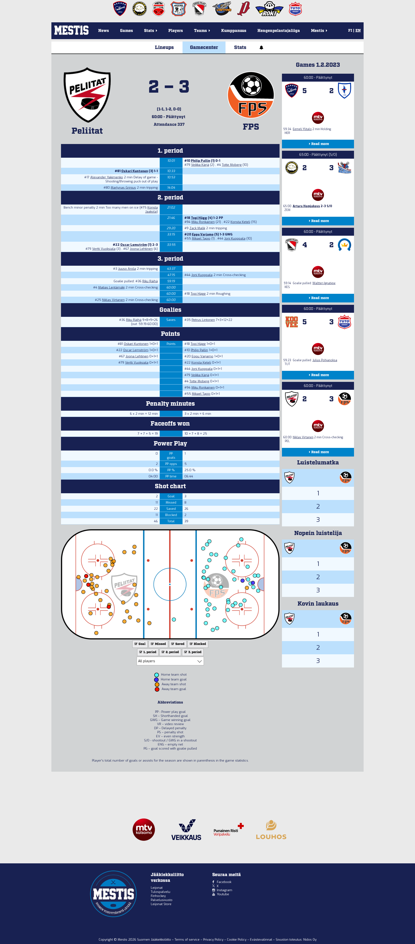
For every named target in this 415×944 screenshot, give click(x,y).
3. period (194, 652)
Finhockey (158, 896)
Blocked (199, 644)
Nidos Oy (310, 940)
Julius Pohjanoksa (324, 360)
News (103, 30)
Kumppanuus (233, 30)
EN (358, 30)
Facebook (224, 882)
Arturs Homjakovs (306, 206)
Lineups (164, 47)
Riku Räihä (150, 281)
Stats (240, 47)
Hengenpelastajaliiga (278, 30)
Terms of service (188, 940)
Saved (179, 644)
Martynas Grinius (123, 188)
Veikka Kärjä (200, 165)
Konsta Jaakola (151, 209)
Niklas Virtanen (113, 300)
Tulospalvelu (160, 892)
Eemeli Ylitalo (302, 129)
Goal (142, 644)
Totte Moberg (232, 165)
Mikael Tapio (201, 238)
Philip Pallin (200, 161)
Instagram (224, 890)
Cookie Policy (237, 940)
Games (126, 30)
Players (175, 30)
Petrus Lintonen (203, 320)
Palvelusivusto (161, 900)
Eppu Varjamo (203, 234)
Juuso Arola (127, 269)
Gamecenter (204, 47)
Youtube (223, 894)
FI (350, 30)
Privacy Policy (213, 940)
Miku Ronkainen (203, 222)
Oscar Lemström (133, 245)
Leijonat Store (161, 904)
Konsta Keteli (240, 222)
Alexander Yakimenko (106, 177)
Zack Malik (197, 228)
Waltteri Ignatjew (324, 283)
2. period (172, 652)
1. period (149, 652)
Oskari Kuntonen (134, 171)
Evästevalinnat (261, 940)
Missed (160, 644)
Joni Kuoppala (234, 238)
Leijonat (157, 888)
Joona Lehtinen (141, 249)
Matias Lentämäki (111, 287)
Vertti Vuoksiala (104, 249)
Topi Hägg (199, 218)
